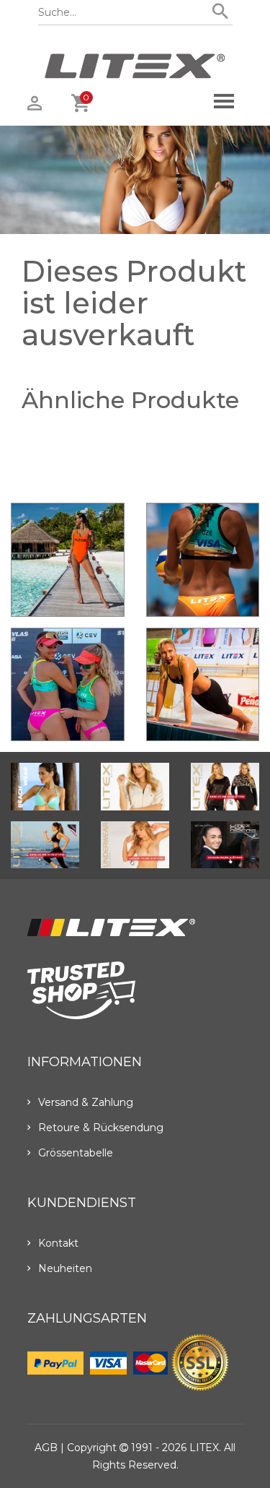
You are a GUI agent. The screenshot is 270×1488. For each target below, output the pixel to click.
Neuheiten (65, 1268)
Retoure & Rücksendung (100, 1127)
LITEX (204, 1447)
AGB (46, 1447)
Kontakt (58, 1243)
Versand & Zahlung (85, 1102)
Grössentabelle (75, 1152)
